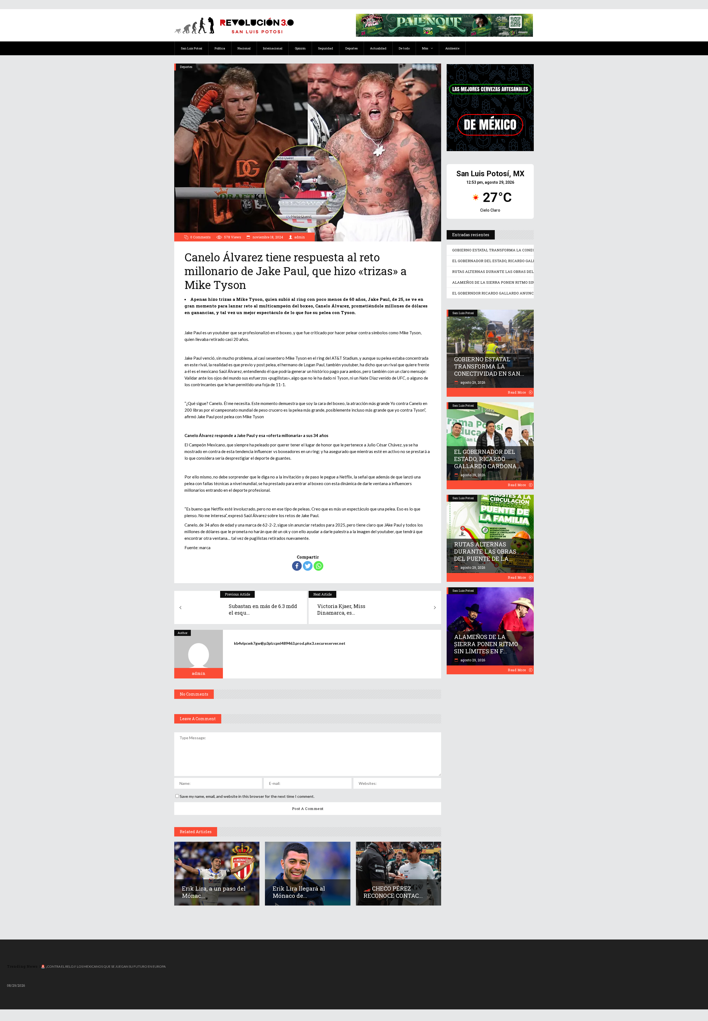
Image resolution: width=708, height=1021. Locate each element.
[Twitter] (308, 566)
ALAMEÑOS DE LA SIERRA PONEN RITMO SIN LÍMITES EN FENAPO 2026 (518, 282)
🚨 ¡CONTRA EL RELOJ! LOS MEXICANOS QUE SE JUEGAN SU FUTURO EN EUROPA (103, 966)
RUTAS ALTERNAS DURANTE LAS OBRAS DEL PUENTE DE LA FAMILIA (515, 271)
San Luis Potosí (463, 313)
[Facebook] (297, 566)
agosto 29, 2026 (472, 382)
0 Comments (200, 237)
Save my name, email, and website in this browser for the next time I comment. (247, 796)
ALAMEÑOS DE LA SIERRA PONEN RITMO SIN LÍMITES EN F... (486, 644)
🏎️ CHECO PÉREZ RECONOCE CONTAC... (393, 892)
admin (299, 237)
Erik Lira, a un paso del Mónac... (214, 892)
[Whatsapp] (318, 566)
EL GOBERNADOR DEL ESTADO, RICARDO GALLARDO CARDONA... (487, 459)
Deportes (186, 67)
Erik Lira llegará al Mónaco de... (299, 892)
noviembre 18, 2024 (267, 237)
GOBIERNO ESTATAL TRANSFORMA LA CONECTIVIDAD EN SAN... (489, 366)
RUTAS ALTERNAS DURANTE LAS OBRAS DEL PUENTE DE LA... (485, 551)
